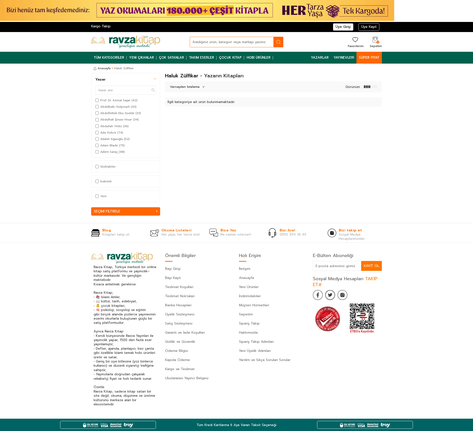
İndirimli (106, 181)
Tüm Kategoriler (109, 57)
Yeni (103, 196)
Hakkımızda (248, 332)
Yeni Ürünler (249, 287)
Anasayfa (104, 68)
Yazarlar (320, 57)
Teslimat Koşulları (179, 287)
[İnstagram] (342, 295)
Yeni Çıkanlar (141, 57)
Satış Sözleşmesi (178, 323)
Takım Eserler (201, 57)
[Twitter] (330, 295)
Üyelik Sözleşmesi (179, 314)
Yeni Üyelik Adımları (255, 350)
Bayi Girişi (173, 268)
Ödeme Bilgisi (176, 350)
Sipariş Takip (249, 323)
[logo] (125, 41)
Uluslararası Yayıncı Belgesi (186, 378)
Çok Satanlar (171, 57)
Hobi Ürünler (258, 57)
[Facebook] (318, 295)
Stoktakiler (108, 166)
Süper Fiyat (369, 57)
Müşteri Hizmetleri (254, 305)
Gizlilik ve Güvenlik (180, 341)
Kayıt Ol (371, 265)
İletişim (244, 268)
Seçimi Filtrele (107, 211)
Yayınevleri (344, 57)
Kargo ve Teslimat (180, 369)
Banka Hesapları (178, 305)
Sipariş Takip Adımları (256, 341)
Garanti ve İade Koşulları (185, 332)
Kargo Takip (101, 26)
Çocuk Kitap (230, 57)
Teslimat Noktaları (180, 296)
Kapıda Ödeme (177, 359)
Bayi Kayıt (173, 277)
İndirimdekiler (250, 296)
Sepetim (246, 314)
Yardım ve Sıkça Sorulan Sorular (264, 359)
